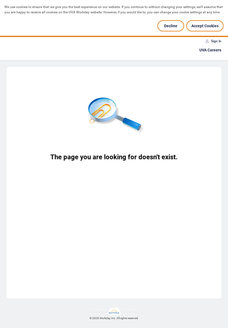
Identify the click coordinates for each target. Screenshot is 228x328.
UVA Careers (210, 50)
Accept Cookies (205, 26)
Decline (170, 26)
